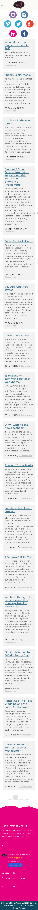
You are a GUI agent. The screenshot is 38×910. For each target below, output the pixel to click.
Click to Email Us (11, 886)
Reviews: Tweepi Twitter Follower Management (15, 747)
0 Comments (25, 366)
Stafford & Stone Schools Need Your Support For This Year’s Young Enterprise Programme (17, 177)
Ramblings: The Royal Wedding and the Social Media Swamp (19, 704)
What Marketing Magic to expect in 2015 (16, 45)
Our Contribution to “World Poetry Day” (17, 654)
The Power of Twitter (18, 556)
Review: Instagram (17, 335)
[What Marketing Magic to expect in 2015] (19, 24)
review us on (14, 865)
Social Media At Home (19, 241)
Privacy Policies (19, 908)
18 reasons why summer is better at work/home (17, 378)
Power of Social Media (19, 465)
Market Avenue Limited (19, 854)
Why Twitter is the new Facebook (16, 426)
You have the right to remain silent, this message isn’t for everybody (18, 602)
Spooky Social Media (18, 74)
